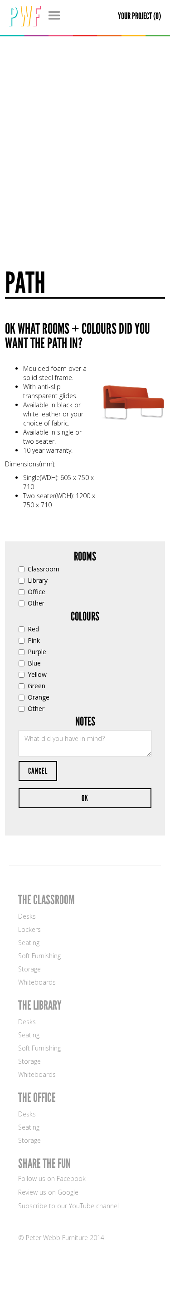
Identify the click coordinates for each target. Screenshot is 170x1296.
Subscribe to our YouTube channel (68, 1205)
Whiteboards (37, 982)
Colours (85, 616)
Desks (27, 916)
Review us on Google (48, 1192)
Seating (28, 942)
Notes (85, 721)
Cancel (38, 771)
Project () (139, 15)
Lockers (29, 929)
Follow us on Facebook (52, 1178)
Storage (29, 969)
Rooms (85, 556)
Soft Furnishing (39, 955)
